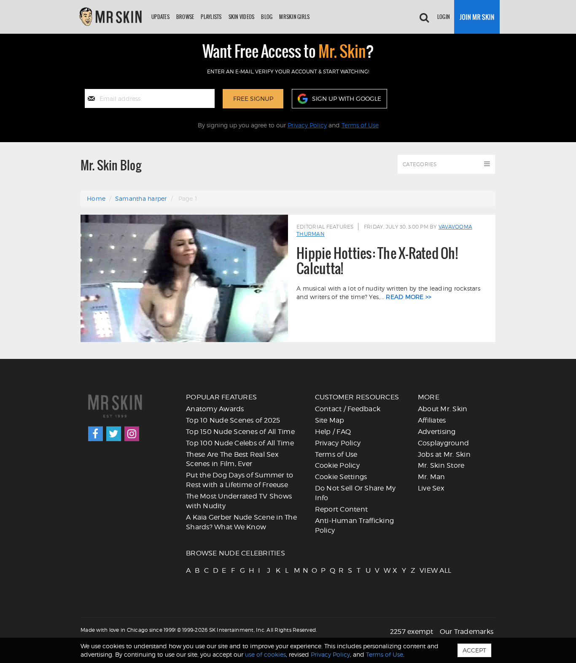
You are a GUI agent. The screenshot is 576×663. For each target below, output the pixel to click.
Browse (185, 16)
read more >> (408, 296)
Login (443, 16)
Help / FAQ (333, 432)
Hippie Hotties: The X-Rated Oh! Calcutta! (377, 260)
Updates (160, 16)
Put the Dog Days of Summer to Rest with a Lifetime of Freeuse (239, 480)
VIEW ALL (423, 570)
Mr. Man (431, 477)
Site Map (330, 420)
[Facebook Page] (95, 433)
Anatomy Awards (215, 409)
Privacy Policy (307, 125)
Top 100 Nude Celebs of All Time (240, 443)
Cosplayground (443, 443)
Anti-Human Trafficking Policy (354, 525)
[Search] (424, 17)
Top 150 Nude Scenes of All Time (240, 432)
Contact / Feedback (348, 409)
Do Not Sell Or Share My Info (355, 493)
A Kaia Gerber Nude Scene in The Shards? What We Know (241, 522)
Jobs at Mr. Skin (444, 454)
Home (96, 198)
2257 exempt (411, 632)
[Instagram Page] (131, 433)
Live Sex (431, 488)
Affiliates (432, 420)
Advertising (437, 432)
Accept (474, 650)
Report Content (341, 509)
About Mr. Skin (443, 409)
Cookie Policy (337, 465)
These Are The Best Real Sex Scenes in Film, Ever (232, 459)
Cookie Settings (341, 477)
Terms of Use (360, 125)
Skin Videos (242, 16)
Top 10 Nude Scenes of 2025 (233, 420)
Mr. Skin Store (441, 465)
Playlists (211, 16)
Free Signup (253, 98)
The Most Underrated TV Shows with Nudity (239, 501)
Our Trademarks (467, 632)
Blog (266, 16)
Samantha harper (141, 198)
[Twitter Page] (113, 433)
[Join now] (477, 17)
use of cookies (265, 654)
